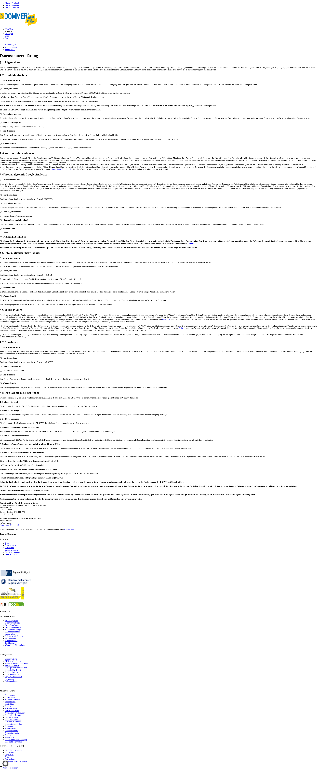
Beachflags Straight (12, 623)
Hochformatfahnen (12, 632)
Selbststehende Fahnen (14, 636)
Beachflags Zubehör (13, 627)
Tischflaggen (10, 643)
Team (7, 543)
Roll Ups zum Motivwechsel (16, 668)
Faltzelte (8, 735)
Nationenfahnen (11, 641)
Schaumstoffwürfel (12, 699)
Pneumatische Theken (13, 724)
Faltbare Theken (11, 717)
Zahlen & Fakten (11, 550)
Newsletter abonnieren (14, 552)
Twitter (181, 328)
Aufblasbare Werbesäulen (15, 713)
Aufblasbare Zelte (12, 733)
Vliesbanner (9, 679)
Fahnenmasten (10, 638)
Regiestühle (9, 704)
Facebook (166, 319)
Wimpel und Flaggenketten (15, 645)
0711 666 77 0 (6, 12)
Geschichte (9, 548)
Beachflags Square (12, 625)
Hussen (8, 706)
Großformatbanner (12, 674)
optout (191, 243)
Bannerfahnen (10, 634)
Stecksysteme (10, 728)
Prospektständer (11, 708)
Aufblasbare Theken (13, 719)
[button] (5, 763)
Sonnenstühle (10, 702)
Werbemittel (9, 737)
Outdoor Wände (11, 731)
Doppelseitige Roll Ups (14, 670)
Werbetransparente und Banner (17, 663)
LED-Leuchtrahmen (13, 661)
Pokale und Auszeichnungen (16, 740)
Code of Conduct (11, 554)
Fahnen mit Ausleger (13, 629)
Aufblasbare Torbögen (14, 715)
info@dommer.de (21, 12)
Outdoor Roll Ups (12, 672)
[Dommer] (18, 25)
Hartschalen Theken (13, 722)
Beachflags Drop (11, 621)
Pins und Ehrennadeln (13, 742)
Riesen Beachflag (12, 711)
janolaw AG (69, 529)
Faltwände (9, 726)
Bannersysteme (11, 659)
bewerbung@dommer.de (62, 169)
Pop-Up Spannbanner (13, 677)
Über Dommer (10, 545)
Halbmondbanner (12, 681)
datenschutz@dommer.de (10, 525)
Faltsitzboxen (10, 697)
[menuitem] (161, 29)
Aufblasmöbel (10, 695)
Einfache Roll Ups (12, 665)
